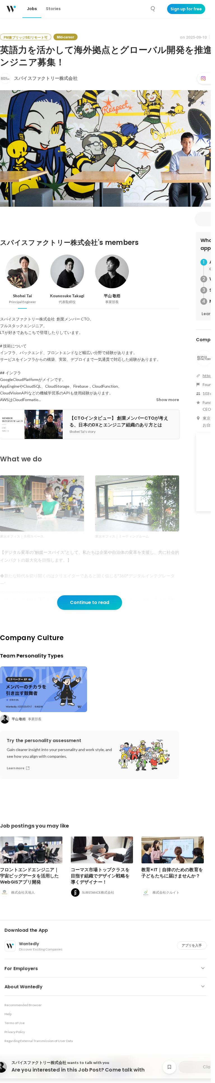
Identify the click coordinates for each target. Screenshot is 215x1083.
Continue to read (89, 602)
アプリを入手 (192, 945)
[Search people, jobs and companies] (153, 9)
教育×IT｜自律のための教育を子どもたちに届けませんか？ (172, 872)
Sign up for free (186, 9)
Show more (167, 400)
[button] (107, 930)
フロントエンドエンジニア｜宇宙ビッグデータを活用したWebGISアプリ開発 (29, 875)
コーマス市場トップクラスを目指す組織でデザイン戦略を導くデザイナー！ (100, 875)
